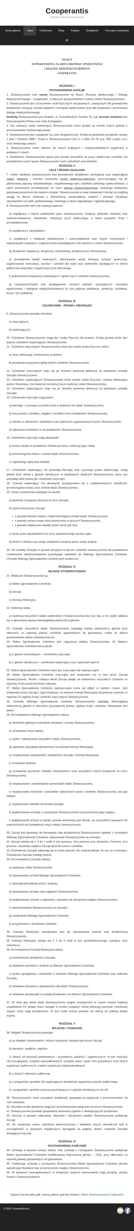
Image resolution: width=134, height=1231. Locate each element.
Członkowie (46, 30)
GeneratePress (21, 1208)
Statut (30, 30)
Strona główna (12, 30)
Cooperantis (67, 11)
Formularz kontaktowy (117, 30)
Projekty (75, 30)
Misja (61, 30)
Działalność (92, 30)
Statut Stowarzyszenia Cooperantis (102, 1194)
